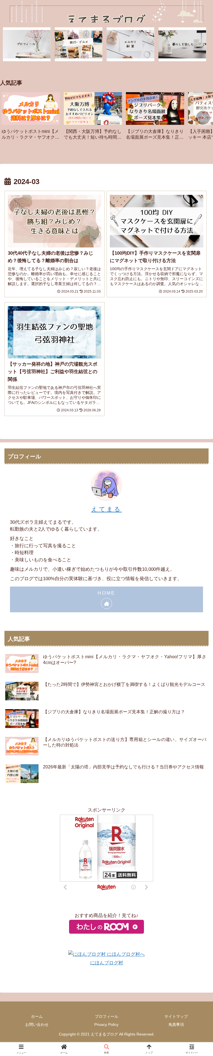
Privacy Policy (106, 1024)
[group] (30, 118)
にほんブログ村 (106, 962)
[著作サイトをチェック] (106, 603)
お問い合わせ (37, 1024)
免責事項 (176, 1024)
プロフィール (106, 1016)
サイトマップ (176, 1016)
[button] (203, 118)
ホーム (37, 1016)
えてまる (106, 509)
